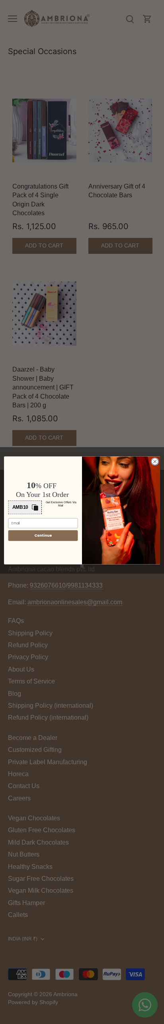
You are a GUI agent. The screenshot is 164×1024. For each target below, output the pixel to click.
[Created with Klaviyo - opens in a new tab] (82, 566)
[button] (25, 507)
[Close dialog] (154, 461)
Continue (43, 535)
